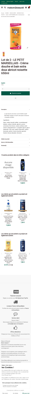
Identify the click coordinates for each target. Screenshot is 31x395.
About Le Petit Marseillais (7, 142)
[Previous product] (28, 15)
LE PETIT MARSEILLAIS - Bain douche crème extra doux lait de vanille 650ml (8, 259)
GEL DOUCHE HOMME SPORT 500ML (8, 177)
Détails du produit (5, 139)
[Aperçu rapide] (13, 164)
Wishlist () (4, 3)
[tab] (15, 109)
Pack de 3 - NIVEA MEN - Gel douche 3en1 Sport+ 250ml (22, 218)
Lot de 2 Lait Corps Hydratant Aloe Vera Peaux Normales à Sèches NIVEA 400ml (8, 219)
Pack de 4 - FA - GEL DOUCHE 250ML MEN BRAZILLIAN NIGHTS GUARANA (22, 178)
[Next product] (29, 15)
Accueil (16, 1)
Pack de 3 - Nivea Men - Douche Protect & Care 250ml (22, 258)
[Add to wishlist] (15, 98)
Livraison (3, 1)
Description (4, 109)
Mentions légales (10, 1)
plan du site (22, 1)
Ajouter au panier (16, 93)
